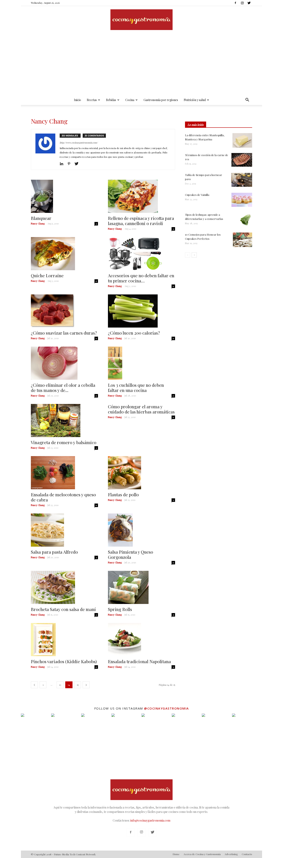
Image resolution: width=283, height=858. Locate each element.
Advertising (231, 854)
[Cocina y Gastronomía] (141, 19)
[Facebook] (235, 3)
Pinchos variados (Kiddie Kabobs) (64, 661)
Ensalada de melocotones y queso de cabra (63, 497)
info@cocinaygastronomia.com (150, 820)
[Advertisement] (141, 64)
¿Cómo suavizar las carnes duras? (64, 333)
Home (176, 854)
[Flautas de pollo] (141, 472)
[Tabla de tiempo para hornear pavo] (241, 180)
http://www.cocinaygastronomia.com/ (79, 142)
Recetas (92, 100)
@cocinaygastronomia (166, 708)
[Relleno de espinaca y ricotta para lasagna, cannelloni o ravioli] (141, 196)
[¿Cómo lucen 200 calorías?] (141, 311)
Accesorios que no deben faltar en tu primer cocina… (141, 277)
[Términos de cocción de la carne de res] (241, 160)
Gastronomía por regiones (161, 100)
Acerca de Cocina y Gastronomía (202, 854)
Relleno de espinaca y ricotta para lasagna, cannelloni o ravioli (141, 220)
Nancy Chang (38, 223)
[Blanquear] (64, 196)
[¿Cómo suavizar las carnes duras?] (64, 311)
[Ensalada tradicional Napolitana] (141, 639)
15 (78, 684)
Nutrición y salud (195, 100)
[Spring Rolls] (141, 587)
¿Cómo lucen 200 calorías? (134, 333)
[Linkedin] (63, 163)
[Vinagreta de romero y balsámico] (64, 420)
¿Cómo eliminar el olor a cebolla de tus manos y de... (63, 387)
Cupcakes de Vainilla (197, 194)
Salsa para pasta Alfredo (54, 552)
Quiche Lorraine (47, 275)
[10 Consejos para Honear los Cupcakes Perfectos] (242, 240)
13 (60, 684)
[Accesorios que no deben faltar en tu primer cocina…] (141, 253)
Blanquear (41, 218)
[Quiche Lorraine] (64, 253)
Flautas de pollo (123, 494)
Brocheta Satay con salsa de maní (63, 609)
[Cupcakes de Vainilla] (241, 200)
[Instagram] (242, 3)
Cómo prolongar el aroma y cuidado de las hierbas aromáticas (141, 409)
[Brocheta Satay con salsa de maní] (64, 587)
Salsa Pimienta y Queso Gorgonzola (130, 554)
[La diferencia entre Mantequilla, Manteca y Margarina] (242, 140)
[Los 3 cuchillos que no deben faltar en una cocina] (141, 363)
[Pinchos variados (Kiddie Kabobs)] (64, 639)
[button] (247, 100)
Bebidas (111, 100)
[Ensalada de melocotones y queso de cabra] (64, 472)
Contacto (247, 854)
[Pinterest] (70, 163)
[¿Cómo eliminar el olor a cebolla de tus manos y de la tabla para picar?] (64, 363)
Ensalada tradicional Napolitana (139, 661)
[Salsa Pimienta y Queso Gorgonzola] (141, 530)
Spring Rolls (120, 609)
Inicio (77, 100)
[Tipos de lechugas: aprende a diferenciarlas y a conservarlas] (245, 220)
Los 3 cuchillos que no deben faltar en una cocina (136, 387)
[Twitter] (249, 3)
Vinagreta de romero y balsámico (63, 442)
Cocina (129, 100)
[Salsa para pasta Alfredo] (64, 530)
